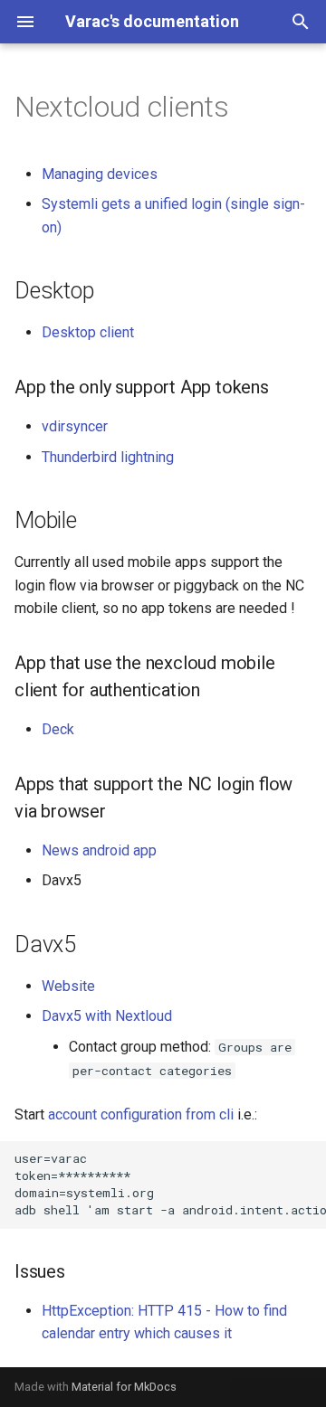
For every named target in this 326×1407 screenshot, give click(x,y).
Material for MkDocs (124, 1386)
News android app (99, 850)
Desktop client (88, 332)
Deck (58, 729)
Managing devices (100, 174)
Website (68, 986)
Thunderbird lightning (108, 457)
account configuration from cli (141, 1114)
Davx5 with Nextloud (107, 1016)
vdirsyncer (75, 426)
